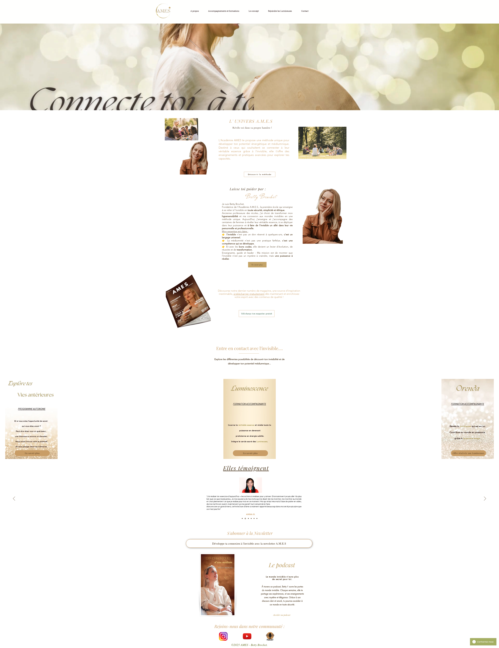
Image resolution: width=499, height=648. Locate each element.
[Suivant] (485, 499)
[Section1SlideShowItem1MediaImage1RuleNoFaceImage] (242, 518)
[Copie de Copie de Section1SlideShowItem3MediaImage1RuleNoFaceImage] (253, 518)
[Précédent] (14, 499)
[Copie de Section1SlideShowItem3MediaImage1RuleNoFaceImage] (250, 518)
